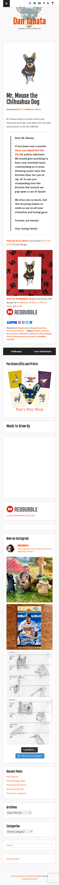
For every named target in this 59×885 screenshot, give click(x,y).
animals (36, 331)
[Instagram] (30, 1)
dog (41, 333)
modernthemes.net (29, 879)
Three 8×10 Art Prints (16, 784)
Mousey (21, 336)
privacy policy (13, 858)
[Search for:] (29, 845)
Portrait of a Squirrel (16, 793)
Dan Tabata (29, 21)
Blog (33, 328)
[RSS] (48, 1)
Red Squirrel (12, 776)
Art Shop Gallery (22, 328)
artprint (45, 331)
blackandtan (12, 333)
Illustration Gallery (15, 331)
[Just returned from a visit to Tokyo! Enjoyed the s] (29, 579)
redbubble (41, 336)
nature (28, 336)
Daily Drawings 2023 (15, 780)
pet (34, 336)
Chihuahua (23, 333)
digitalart (33, 333)
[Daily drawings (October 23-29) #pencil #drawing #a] (29, 722)
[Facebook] (44, 1)
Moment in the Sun (15, 789)
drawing (47, 333)
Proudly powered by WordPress (23, 876)
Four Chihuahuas (42, 351)
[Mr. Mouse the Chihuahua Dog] (29, 69)
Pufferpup (16, 351)
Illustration (41, 328)
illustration (11, 336)
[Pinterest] (35, 1)
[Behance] (39, 1)
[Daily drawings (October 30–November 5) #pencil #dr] (29, 674)
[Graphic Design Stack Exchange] (53, 1)
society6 (10, 339)
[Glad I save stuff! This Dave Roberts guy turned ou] (29, 627)
